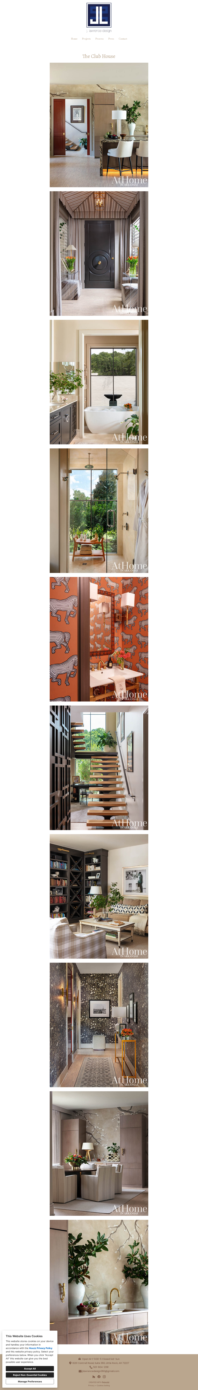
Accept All (30, 1368)
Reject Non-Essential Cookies (30, 1375)
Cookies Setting (103, 1385)
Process (99, 38)
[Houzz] (94, 1377)
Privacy (91, 1385)
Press (111, 38)
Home (74, 38)
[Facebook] (99, 1377)
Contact (123, 38)
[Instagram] (104, 1377)
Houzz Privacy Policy (40, 1348)
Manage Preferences (30, 1381)
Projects (86, 38)
